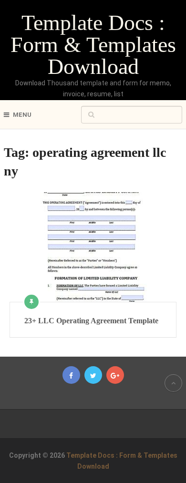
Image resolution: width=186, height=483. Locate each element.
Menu (22, 114)
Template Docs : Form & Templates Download (93, 44)
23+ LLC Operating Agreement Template (91, 321)
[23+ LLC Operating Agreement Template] (93, 247)
